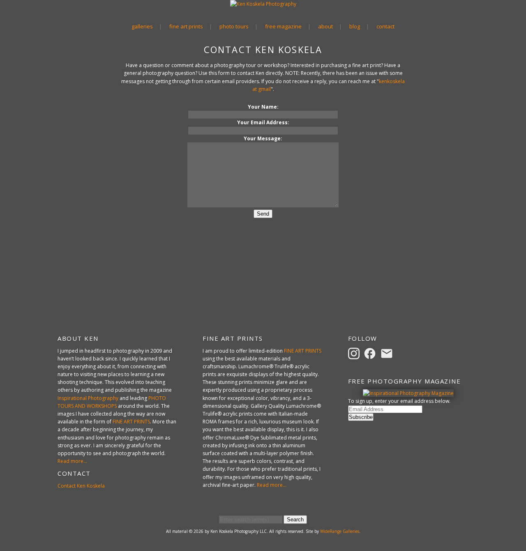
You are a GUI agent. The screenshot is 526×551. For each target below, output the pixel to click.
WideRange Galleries (339, 531)
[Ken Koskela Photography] (263, 3)
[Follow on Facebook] (371, 352)
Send (263, 214)
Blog (354, 26)
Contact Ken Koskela (81, 485)
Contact (385, 26)
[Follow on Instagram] (355, 352)
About (325, 26)
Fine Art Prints (186, 26)
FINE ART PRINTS (131, 421)
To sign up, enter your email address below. (399, 401)
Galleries (142, 26)
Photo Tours (234, 26)
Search (295, 519)
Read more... (72, 461)
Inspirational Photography (88, 398)
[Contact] (388, 352)
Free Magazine (283, 26)
